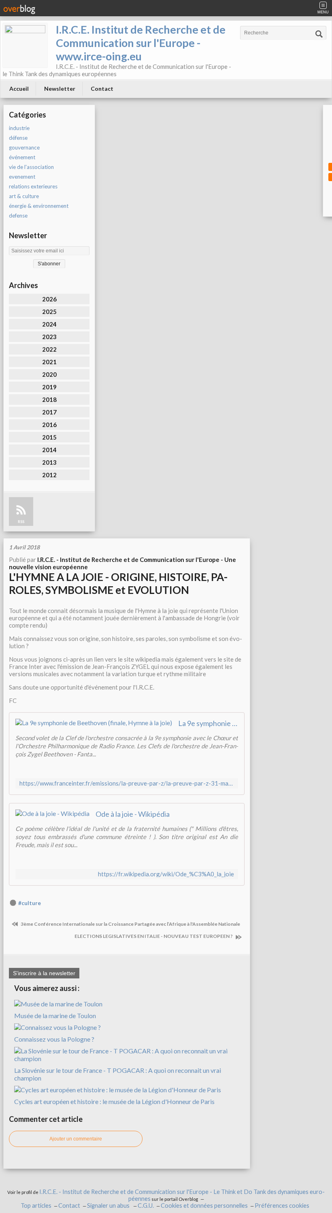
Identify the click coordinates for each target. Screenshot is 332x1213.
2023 (49, 336)
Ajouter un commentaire (75, 1139)
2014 (49, 449)
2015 (49, 437)
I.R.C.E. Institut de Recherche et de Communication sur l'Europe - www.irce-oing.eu (141, 43)
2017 (49, 412)
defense (18, 215)
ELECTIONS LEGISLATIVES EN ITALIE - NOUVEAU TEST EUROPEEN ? (154, 936)
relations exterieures (33, 186)
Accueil (19, 88)
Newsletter (59, 88)
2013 (49, 462)
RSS (21, 521)
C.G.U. (146, 1205)
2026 (49, 299)
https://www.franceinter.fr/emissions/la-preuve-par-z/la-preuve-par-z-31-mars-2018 (126, 783)
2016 (49, 424)
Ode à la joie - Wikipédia (133, 813)
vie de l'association (31, 167)
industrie (19, 128)
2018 (49, 399)
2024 (49, 324)
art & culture (24, 196)
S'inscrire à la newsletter (44, 973)
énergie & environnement (38, 206)
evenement (22, 176)
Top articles (36, 1205)
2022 (49, 349)
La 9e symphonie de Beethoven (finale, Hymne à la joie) (208, 723)
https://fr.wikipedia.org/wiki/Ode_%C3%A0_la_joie (166, 874)
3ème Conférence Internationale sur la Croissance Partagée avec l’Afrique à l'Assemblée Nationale (130, 924)
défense (18, 138)
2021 (49, 361)
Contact (102, 88)
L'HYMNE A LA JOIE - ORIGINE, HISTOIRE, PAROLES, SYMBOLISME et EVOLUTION (118, 583)
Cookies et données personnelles (204, 1205)
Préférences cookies (282, 1205)
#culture (29, 903)
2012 (49, 474)
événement (22, 157)
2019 (49, 387)
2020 (49, 374)
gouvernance (24, 147)
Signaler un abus (109, 1205)
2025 (49, 311)
